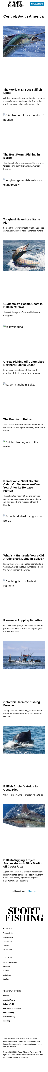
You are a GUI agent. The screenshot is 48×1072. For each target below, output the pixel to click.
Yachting (6, 1021)
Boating (6, 996)
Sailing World (8, 1004)
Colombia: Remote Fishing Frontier (21, 703)
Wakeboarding (9, 1017)
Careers (6, 946)
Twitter (6, 971)
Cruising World (9, 1000)
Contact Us (7, 941)
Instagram (7, 975)
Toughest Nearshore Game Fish (21, 221)
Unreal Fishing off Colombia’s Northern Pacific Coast (23, 363)
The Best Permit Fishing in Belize (21, 156)
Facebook (6, 967)
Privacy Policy (8, 933)
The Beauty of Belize (17, 419)
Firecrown (34, 1052)
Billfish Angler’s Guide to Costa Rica (20, 788)
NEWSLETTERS (37, 4)
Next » (32, 891)
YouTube (6, 979)
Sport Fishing (8, 1012)
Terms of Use (8, 937)
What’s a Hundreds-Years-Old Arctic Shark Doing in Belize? (23, 557)
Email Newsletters (10, 962)
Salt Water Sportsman (12, 1008)
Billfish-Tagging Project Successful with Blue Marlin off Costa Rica (22, 863)
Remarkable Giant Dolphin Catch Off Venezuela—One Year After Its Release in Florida (21, 485)
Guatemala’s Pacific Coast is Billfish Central (23, 305)
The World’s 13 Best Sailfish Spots (22, 91)
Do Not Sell (7, 950)
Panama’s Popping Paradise (22, 620)
